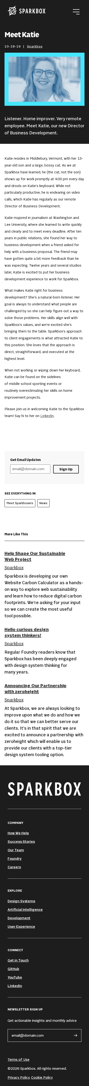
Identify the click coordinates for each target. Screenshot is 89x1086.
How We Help (18, 833)
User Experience (21, 926)
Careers (14, 867)
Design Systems (21, 901)
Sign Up (66, 469)
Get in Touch (18, 960)
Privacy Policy (18, 1077)
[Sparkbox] (44, 788)
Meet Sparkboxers (20, 503)
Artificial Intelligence (25, 909)
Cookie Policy (42, 1077)
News (43, 503)
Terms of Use (18, 1059)
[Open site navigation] (76, 12)
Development (19, 918)
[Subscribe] (75, 1035)
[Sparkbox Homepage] (27, 12)
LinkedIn (47, 415)
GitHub (13, 969)
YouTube (15, 977)
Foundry (15, 858)
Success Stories (21, 841)
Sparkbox (34, 46)
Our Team (16, 850)
